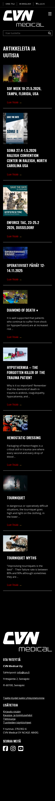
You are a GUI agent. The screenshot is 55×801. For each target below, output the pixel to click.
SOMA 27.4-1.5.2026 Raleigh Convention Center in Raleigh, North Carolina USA (27, 158)
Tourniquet (16, 497)
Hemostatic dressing (24, 437)
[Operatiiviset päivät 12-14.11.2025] (15, 253)
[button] (5, 748)
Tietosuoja (9, 719)
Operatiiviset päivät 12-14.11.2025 (26, 267)
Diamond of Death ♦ (22, 310)
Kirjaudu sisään (12, 711)
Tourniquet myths (21, 557)
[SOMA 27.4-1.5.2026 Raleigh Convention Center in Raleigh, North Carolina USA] (15, 128)
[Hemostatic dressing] (15, 423)
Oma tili (10, 4)
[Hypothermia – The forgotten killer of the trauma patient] (15, 354)
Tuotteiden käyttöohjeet (17, 722)
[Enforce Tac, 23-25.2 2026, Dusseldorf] (15, 200)
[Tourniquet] (15, 483)
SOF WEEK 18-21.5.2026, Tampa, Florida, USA (24, 91)
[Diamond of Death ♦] (15, 297)
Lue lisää (14, 102)
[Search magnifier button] (49, 33)
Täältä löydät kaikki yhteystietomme (23, 698)
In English (25, 4)
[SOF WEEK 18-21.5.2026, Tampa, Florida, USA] (15, 73)
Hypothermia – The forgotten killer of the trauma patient (26, 372)
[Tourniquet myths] (15, 543)
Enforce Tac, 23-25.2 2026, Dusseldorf (23, 225)
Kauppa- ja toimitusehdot (17, 715)
